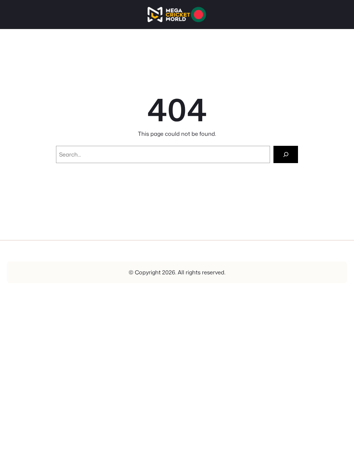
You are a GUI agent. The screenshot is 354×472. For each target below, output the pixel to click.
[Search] (285, 154)
